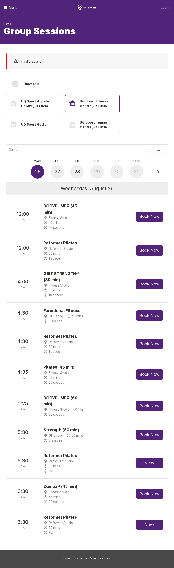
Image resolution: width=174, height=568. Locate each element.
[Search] (158, 149)
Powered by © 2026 (87, 558)
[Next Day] (158, 172)
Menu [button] (12, 7)
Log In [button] (166, 7)
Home (7, 24)
